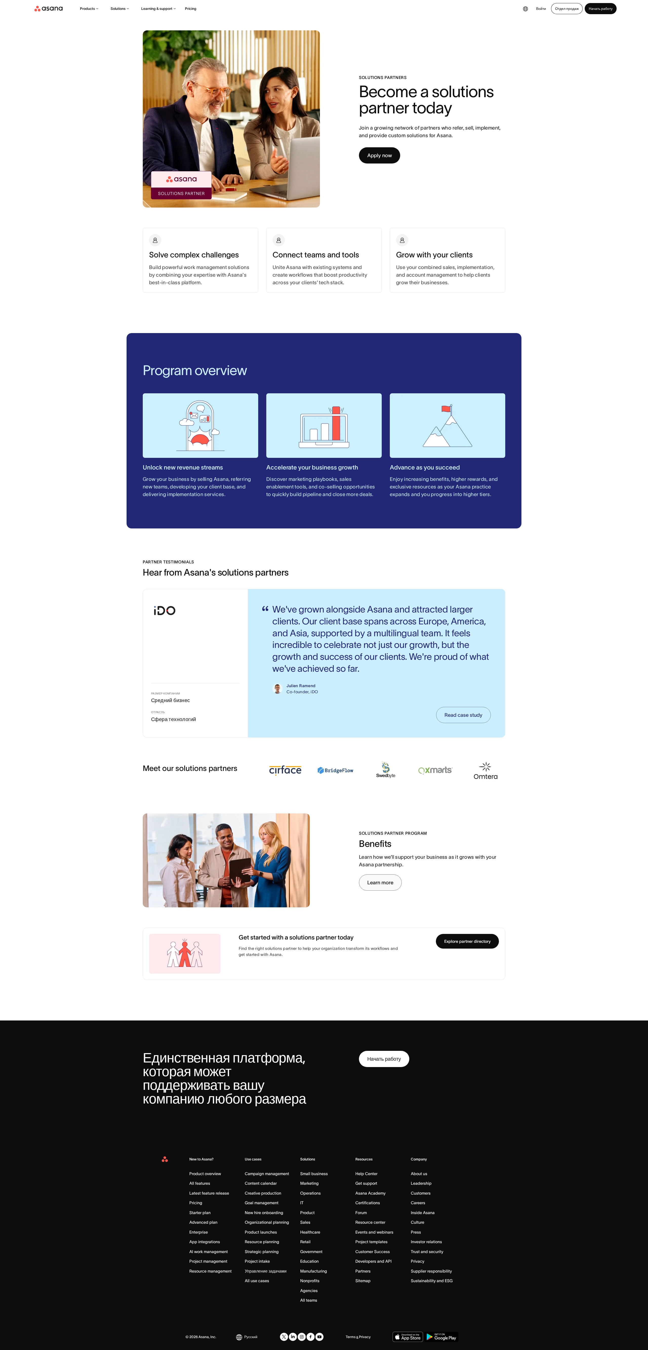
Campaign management (267, 1173)
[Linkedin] (293, 1337)
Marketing (309, 1183)
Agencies (309, 1290)
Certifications (367, 1202)
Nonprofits (309, 1280)
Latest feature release (209, 1193)
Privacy (417, 1261)
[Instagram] (302, 1337)
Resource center (370, 1222)
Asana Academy (370, 1193)
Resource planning (262, 1241)
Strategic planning (262, 1251)
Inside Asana (423, 1212)
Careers (418, 1202)
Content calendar (261, 1183)
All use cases (257, 1280)
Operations (310, 1193)
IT (301, 1202)
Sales (305, 1222)
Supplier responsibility (431, 1271)
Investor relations (426, 1241)
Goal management (261, 1202)
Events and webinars (374, 1232)
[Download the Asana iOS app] (408, 1337)
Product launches (261, 1232)
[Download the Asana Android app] (441, 1337)
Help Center (366, 1173)
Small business (314, 1173)
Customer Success (372, 1251)
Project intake (257, 1261)
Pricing (190, 9)
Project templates (371, 1241)
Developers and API (373, 1261)
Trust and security (427, 1251)
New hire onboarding (264, 1212)
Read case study (463, 715)
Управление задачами (266, 1271)
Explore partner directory (467, 941)
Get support (366, 1183)
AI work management (208, 1251)
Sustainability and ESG (432, 1280)
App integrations (204, 1241)
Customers (421, 1193)
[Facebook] (311, 1337)
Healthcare (310, 1232)
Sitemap (363, 1280)
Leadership (421, 1183)
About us (419, 1173)
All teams (308, 1300)
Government (311, 1251)
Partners (363, 1271)
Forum (361, 1212)
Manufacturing (313, 1271)
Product (307, 1212)
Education (309, 1261)
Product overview (205, 1173)
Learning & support (156, 9)
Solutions (118, 9)
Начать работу (601, 9)
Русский (250, 1337)
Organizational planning (267, 1222)
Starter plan (200, 1212)
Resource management (210, 1271)
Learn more (380, 882)
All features (199, 1183)
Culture (417, 1222)
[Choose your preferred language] (525, 8)
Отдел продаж (567, 9)
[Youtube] (319, 1337)
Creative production (263, 1193)
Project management (208, 1261)
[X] (284, 1337)
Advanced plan (203, 1222)
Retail (305, 1241)
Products (87, 9)
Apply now (379, 155)
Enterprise (198, 1232)
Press (416, 1232)
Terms (351, 1337)
